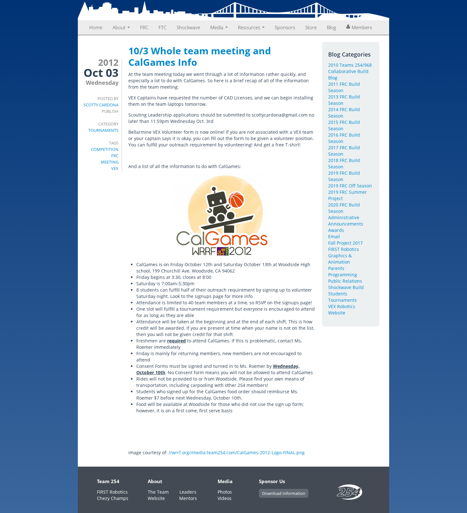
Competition (104, 149)
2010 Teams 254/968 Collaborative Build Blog (350, 71)
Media (217, 27)
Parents (336, 268)
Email (334, 236)
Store (311, 27)
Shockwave (188, 27)
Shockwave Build (346, 287)
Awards (336, 230)
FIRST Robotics (343, 249)
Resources (249, 27)
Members (362, 27)
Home (95, 27)
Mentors (188, 498)
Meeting (109, 162)
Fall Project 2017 (345, 243)
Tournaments (103, 130)
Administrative (343, 217)
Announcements (345, 224)
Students (337, 294)
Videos (225, 498)
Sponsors (285, 27)
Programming (342, 275)
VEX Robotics (341, 306)
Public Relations (345, 281)
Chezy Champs (112, 498)
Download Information (283, 493)
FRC (144, 27)
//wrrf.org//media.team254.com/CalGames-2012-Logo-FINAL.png (237, 452)
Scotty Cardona (101, 105)
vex (114, 168)
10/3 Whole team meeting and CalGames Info (199, 56)
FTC (162, 27)
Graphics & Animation (340, 259)
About (119, 27)
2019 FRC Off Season (350, 186)
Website (336, 313)
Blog (331, 27)
